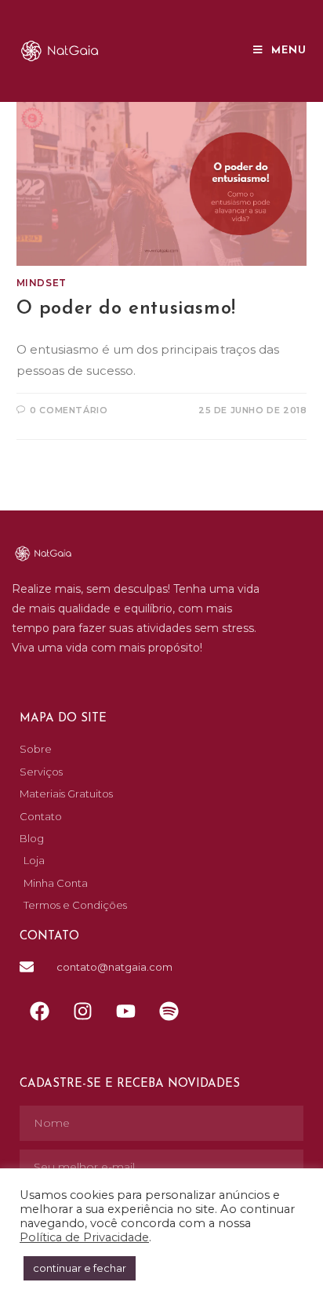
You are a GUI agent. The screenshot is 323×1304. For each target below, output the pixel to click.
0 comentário (68, 410)
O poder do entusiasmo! (126, 309)
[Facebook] (39, 1011)
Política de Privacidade (84, 1237)
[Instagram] (82, 1011)
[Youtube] (125, 1011)
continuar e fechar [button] (79, 1268)
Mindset (41, 283)
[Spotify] (168, 1011)
